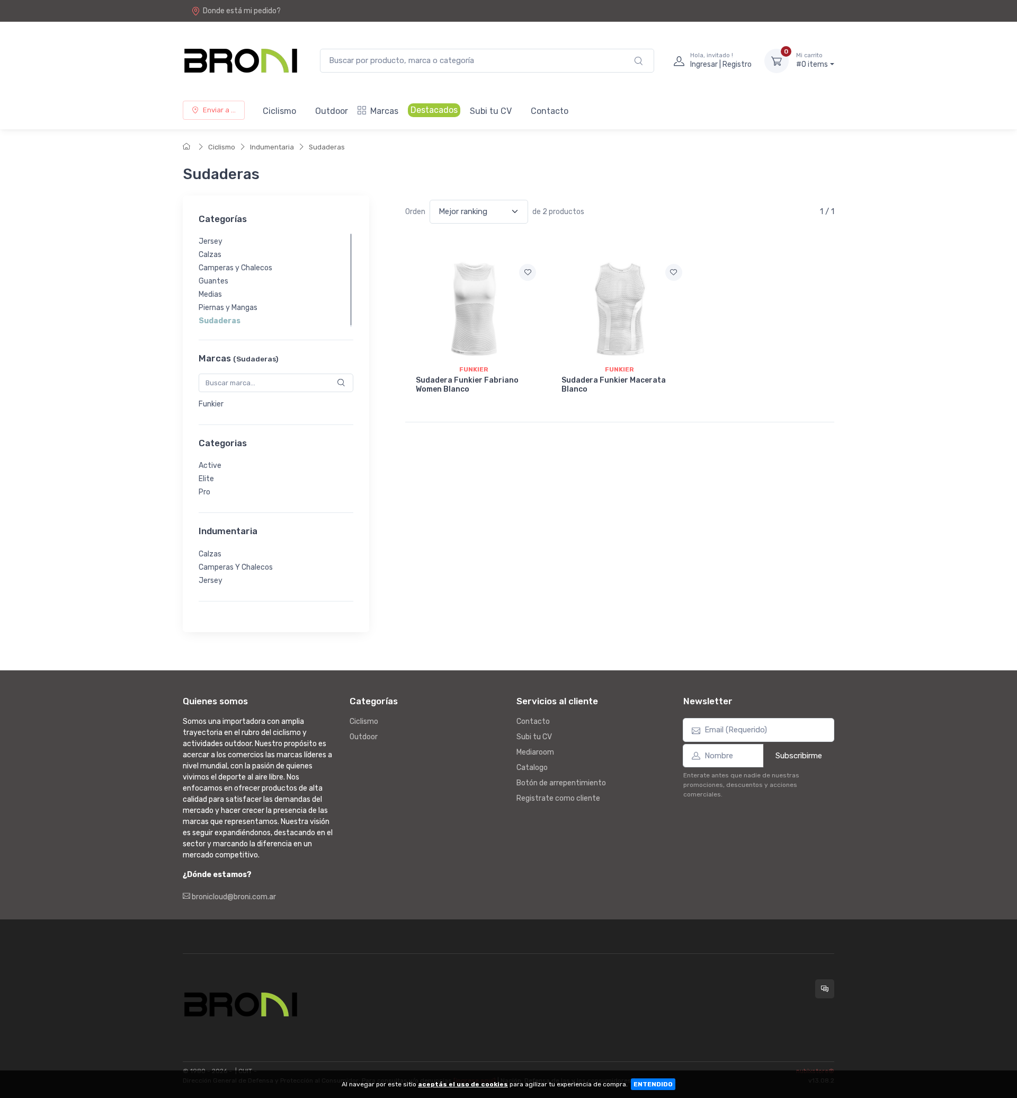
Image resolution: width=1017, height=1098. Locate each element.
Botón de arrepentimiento (561, 782)
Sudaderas (327, 147)
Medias (210, 294)
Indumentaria (272, 147)
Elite (206, 478)
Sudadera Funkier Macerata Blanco (613, 385)
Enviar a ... (219, 110)
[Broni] (241, 60)
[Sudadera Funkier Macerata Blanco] (619, 309)
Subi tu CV (491, 111)
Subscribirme (798, 755)
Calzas (210, 254)
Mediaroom (535, 752)
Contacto (549, 111)
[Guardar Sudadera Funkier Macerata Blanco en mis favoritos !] (673, 272)
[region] (276, 280)
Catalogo (532, 767)
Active (210, 465)
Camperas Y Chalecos (236, 567)
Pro (204, 492)
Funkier (211, 404)
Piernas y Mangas (228, 307)
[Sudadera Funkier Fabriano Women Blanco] (473, 309)
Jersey (210, 241)
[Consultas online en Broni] (824, 988)
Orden (415, 211)
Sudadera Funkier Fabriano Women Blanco (467, 385)
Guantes (213, 281)
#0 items (812, 60)
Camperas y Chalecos (235, 267)
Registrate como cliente (558, 798)
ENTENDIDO (653, 1084)
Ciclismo (279, 111)
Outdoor (331, 111)
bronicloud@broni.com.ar (233, 896)
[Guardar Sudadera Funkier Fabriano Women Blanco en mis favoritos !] (527, 272)
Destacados (434, 110)
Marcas (384, 111)
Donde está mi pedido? (242, 10)
